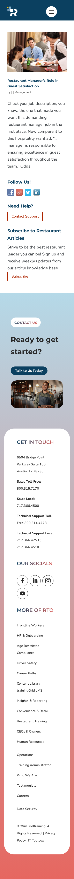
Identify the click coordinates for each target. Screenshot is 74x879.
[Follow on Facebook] (22, 580)
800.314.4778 (35, 523)
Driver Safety (27, 663)
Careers (23, 796)
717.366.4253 (28, 540)
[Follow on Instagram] (47, 580)
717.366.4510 (28, 547)
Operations (25, 755)
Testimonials (26, 785)
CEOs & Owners (29, 731)
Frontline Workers (30, 625)
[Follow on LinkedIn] (35, 580)
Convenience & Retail (33, 711)
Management (23, 92)
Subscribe (20, 276)
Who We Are (27, 775)
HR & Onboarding (30, 635)
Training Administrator (34, 765)
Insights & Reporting (32, 701)
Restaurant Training (32, 721)
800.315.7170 (28, 488)
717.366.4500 (28, 506)
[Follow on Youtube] (22, 593)
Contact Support (25, 216)
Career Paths (27, 673)
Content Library (28, 683)
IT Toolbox (36, 840)
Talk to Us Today (29, 371)
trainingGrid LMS (29, 690)
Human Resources (30, 741)
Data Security (27, 809)
